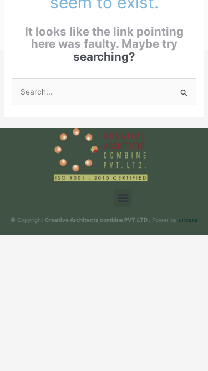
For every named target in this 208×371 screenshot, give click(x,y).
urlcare (188, 219)
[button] (123, 198)
